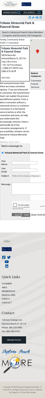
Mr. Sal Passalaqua (12, 65)
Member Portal (14, 340)
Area (4, 287)
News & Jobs (8, 295)
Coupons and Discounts (15, 35)
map (3, 61)
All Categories (35, 35)
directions (12, 61)
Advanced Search (18, 32)
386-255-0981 (15, 327)
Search (5, 32)
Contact (7, 302)
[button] (37, 51)
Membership (8, 291)
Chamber (7, 283)
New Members (36, 32)
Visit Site (5, 77)
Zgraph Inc (16, 392)
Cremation (36, 80)
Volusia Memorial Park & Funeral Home (14, 50)
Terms (31, 390)
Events (6, 299)
